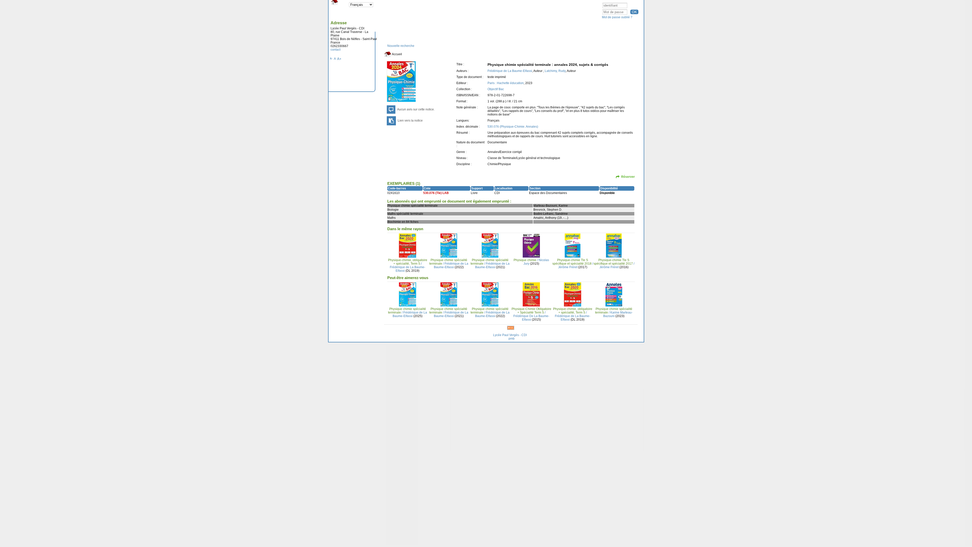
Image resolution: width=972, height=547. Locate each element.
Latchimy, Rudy (555, 71)
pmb (512, 338)
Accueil (396, 54)
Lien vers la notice (410, 120)
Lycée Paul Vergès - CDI (510, 335)
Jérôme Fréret (567, 267)
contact (335, 49)
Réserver (628, 177)
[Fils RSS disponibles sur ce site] (510, 327)
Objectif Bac (496, 89)
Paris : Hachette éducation (506, 83)
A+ (339, 59)
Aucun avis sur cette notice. (416, 109)
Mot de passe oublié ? (617, 17)
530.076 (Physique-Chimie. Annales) (513, 126)
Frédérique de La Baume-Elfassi (510, 71)
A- (331, 58)
